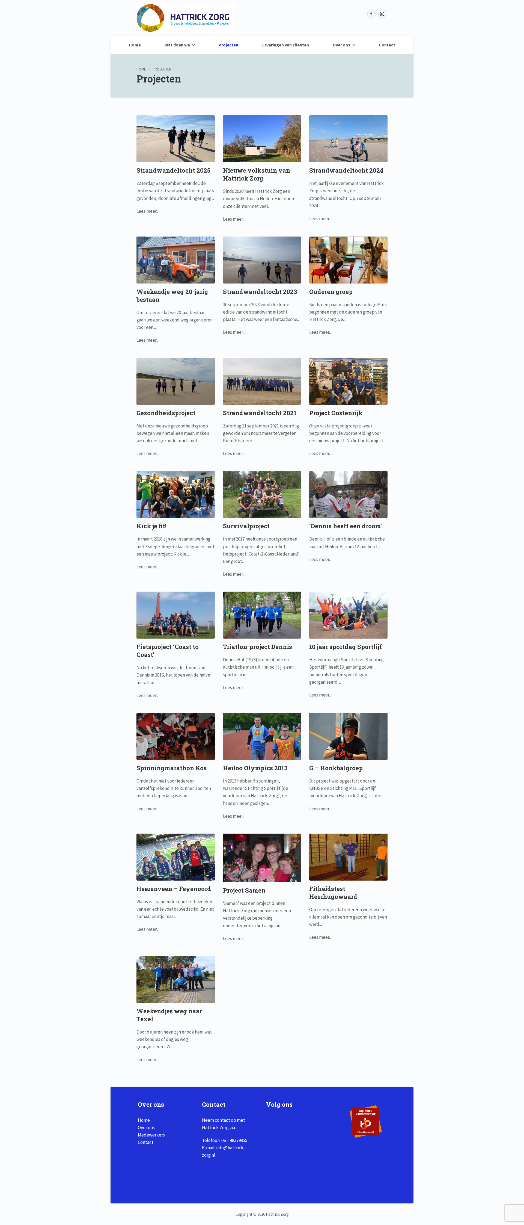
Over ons (341, 45)
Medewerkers (151, 1135)
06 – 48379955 (234, 1140)
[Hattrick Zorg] (185, 29)
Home (135, 45)
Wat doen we (177, 45)
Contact (387, 45)
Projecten (228, 45)
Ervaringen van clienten (285, 45)
